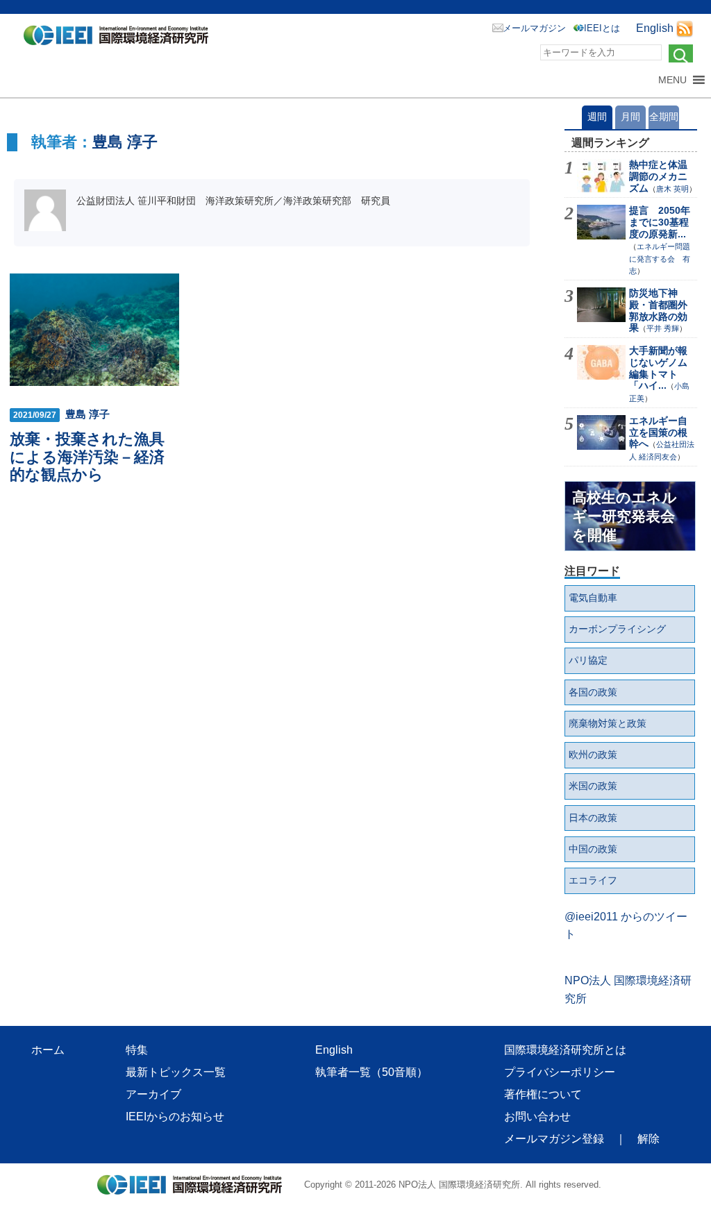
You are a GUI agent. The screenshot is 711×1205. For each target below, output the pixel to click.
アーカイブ (153, 1094)
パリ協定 (588, 660)
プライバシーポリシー (559, 1072)
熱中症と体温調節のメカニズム (658, 176)
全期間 (663, 116)
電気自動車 (593, 597)
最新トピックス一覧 (176, 1072)
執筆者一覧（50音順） (371, 1072)
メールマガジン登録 (554, 1139)
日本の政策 (593, 817)
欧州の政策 (593, 754)
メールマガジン (534, 28)
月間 (630, 116)
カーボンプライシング (617, 628)
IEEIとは (602, 28)
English (655, 28)
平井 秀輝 (662, 328)
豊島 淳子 (125, 142)
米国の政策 (593, 785)
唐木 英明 (672, 189)
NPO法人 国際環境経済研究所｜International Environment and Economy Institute (119, 38)
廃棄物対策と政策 (607, 723)
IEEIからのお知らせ (175, 1116)
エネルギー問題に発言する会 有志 (659, 259)
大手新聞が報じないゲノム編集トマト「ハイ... (658, 368)
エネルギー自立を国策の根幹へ (658, 432)
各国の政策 (593, 692)
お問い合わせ (537, 1116)
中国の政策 (593, 848)
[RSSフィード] (684, 28)
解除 (648, 1139)
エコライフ (593, 880)
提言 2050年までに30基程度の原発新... (659, 222)
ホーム (48, 1050)
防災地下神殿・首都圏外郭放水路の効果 (658, 310)
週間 (597, 116)
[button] (672, 79)
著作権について (543, 1094)
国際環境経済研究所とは (565, 1050)
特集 (137, 1050)
